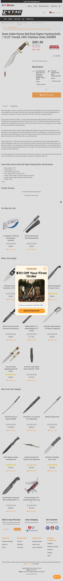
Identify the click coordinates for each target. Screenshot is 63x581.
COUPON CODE (31, 269)
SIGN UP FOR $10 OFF (31, 311)
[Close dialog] (45, 268)
